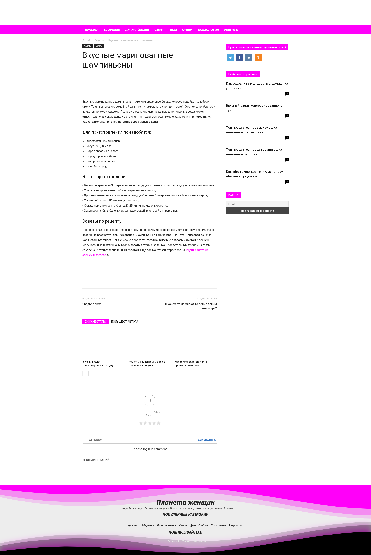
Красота (91, 30)
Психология (208, 30)
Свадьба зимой (92, 304)
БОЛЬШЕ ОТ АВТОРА (124, 321)
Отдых (187, 30)
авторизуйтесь (206, 439)
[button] (284, 30)
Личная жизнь (137, 30)
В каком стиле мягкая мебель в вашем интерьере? (191, 306)
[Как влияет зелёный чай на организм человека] (196, 344)
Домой (86, 40)
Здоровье (112, 30)
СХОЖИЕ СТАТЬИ (96, 321)
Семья (159, 30)
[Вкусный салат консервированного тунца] (103, 344)
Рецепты (231, 30)
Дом (173, 30)
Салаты (98, 45)
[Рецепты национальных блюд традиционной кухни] (149, 344)
